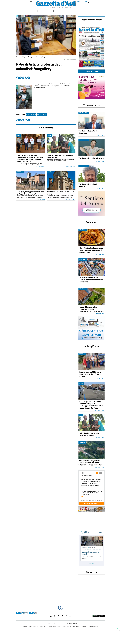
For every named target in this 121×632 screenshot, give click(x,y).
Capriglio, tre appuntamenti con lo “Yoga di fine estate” (30, 193)
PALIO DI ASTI (41, 114)
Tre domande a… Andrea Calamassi (88, 132)
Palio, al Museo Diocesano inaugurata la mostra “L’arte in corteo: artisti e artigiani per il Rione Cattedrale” (29, 158)
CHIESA (26, 11)
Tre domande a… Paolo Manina (88, 185)
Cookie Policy (84, 626)
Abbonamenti (43, 626)
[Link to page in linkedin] (23, 78)
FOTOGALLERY (31, 114)
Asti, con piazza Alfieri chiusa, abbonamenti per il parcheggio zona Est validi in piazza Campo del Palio (91, 404)
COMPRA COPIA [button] (91, 71)
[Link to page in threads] (28, 78)
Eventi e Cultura (33, 11)
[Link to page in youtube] (58, 616)
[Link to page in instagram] (51, 616)
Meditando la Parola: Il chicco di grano (60, 193)
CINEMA (39, 11)
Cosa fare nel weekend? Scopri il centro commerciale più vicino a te (90, 279)
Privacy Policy (76, 626)
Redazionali (83, 11)
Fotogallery (89, 11)
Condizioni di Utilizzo (93, 626)
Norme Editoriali (67, 626)
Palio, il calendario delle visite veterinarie (60, 156)
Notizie (19, 11)
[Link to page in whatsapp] (26, 78)
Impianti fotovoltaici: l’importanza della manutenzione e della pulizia (91, 309)
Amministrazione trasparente (54, 626)
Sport (51, 11)
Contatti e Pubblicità (33, 626)
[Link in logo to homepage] (31, 612)
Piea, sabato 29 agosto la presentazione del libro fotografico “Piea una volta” (90, 462)
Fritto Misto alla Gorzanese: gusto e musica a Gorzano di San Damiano (90, 250)
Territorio (56, 11)
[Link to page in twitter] (20, 78)
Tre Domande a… (64, 11)
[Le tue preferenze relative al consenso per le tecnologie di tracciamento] (118, 629)
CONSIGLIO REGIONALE (99, 11)
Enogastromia (45, 11)
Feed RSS (25, 626)
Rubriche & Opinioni (74, 11)
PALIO (22, 11)
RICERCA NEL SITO (82, 2)
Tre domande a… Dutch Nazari (91, 158)
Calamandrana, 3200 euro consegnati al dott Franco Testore (89, 374)
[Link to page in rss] (62, 616)
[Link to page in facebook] (17, 78)
